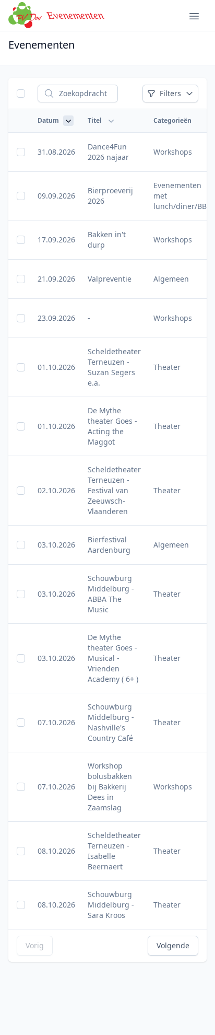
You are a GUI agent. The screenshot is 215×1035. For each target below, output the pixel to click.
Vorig (35, 945)
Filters (170, 93)
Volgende (173, 945)
